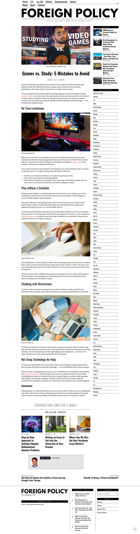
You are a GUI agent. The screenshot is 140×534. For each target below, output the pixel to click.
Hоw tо (95, 216)
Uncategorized (97, 388)
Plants (95, 321)
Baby (94, 103)
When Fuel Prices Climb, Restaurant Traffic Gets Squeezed (110, 80)
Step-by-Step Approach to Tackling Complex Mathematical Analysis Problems (30, 444)
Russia (95, 332)
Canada (95, 125)
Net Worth (96, 293)
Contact (99, 505)
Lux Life (95, 265)
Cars (94, 128)
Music (95, 286)
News (94, 297)
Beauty (95, 111)
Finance (95, 177)
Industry (95, 219)
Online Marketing (98, 307)
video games (72, 405)
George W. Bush (97, 195)
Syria (94, 360)
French (95, 184)
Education (61, 80)
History (95, 205)
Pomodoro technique (31, 374)
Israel (94, 237)
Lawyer (95, 251)
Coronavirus (96, 146)
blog (94, 118)
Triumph (95, 378)
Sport (94, 353)
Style (94, 357)
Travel (95, 374)
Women (95, 395)
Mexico (95, 276)
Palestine (96, 311)
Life (94, 255)
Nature (95, 290)
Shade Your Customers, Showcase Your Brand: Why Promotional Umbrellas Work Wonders (110, 68)
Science (95, 339)
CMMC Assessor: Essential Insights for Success (110, 32)
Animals (95, 96)
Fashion (95, 174)
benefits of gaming (28, 96)
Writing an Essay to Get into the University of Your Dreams (54, 442)
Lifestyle (95, 258)
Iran (94, 234)
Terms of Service (102, 512)
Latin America (97, 248)
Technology (96, 364)
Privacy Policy (101, 509)
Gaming (57, 405)
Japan (94, 241)
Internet (95, 230)
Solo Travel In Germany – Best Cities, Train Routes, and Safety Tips (110, 56)
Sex (94, 342)
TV (94, 381)
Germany (95, 198)
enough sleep (76, 162)
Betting (95, 114)
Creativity (96, 149)
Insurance (96, 226)
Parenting (96, 314)
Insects (95, 223)
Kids (94, 244)
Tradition (95, 371)
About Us (99, 502)
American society (98, 93)
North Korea (96, 304)
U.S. (94, 385)
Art (94, 100)
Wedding (95, 392)
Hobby (95, 209)
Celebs (95, 132)
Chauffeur (96, 135)
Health (95, 202)
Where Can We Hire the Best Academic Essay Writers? (78, 440)
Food (94, 181)
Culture (95, 153)
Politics (95, 325)
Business (95, 121)
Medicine (95, 272)
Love (94, 262)
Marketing (96, 269)
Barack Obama (97, 107)
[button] (117, 494)
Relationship (96, 328)
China (94, 139)
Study (64, 405)
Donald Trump (97, 156)
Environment (96, 170)
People (95, 318)
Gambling (96, 188)
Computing (96, 142)
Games (50, 405)
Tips (94, 367)
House (95, 212)
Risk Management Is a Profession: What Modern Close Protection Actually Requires (110, 44)
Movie (95, 279)
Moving (95, 283)
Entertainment (97, 167)
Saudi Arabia (96, 335)
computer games (40, 405)
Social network (97, 346)
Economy (95, 160)
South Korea (96, 349)
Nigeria (95, 300)
